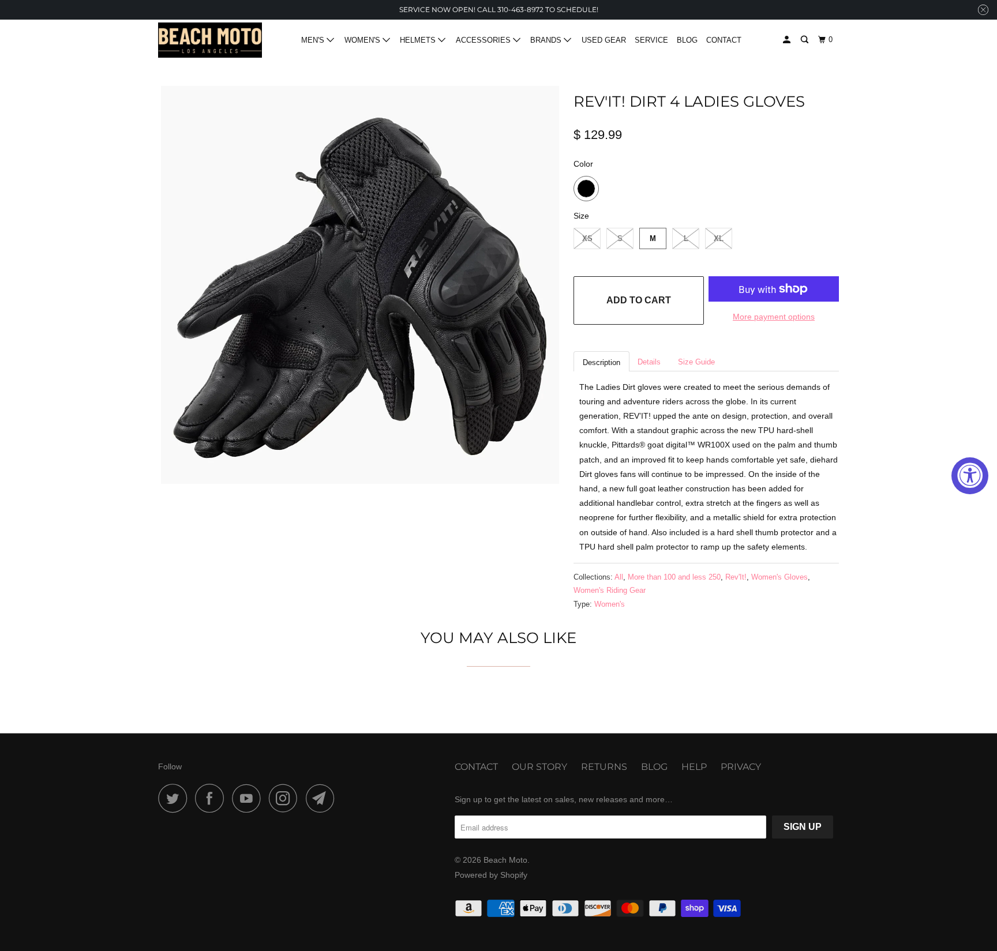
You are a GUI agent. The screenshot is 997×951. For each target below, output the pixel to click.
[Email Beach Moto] (323, 798)
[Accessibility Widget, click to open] (969, 475)
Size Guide (696, 362)
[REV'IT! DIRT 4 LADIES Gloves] (360, 285)
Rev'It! (736, 577)
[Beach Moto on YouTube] (249, 798)
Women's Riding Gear (610, 590)
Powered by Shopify (491, 874)
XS (587, 238)
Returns (604, 766)
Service (651, 40)
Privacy (741, 766)
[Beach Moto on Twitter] (175, 798)
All (618, 577)
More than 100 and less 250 (674, 577)
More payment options (774, 316)
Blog (687, 40)
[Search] (805, 40)
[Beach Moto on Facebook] (212, 798)
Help (694, 766)
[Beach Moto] (210, 40)
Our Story (539, 766)
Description (601, 362)
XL (719, 238)
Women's (609, 604)
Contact (723, 40)
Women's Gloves (779, 577)
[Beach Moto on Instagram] (286, 798)
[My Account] (787, 40)
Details (649, 362)
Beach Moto (505, 859)
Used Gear (604, 40)
